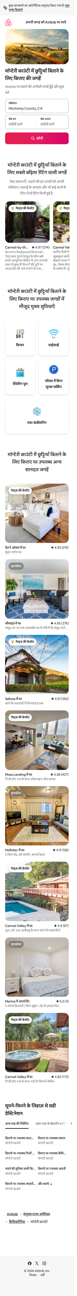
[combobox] (37, 108)
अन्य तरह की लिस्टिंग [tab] (17, 1124)
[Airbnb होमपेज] (8, 22)
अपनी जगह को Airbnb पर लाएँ (45, 22)
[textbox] (21, 124)
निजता (33, 1275)
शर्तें (42, 1275)
